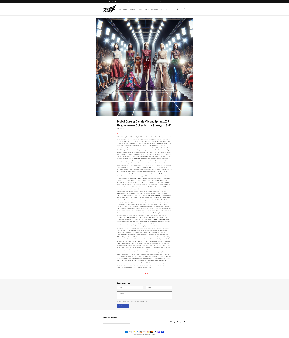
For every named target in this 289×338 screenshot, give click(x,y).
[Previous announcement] (128, 1)
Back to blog (145, 273)
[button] (125, 9)
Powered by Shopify (151, 334)
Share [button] (120, 133)
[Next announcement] (160, 1)
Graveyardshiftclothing (142, 334)
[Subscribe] (128, 322)
